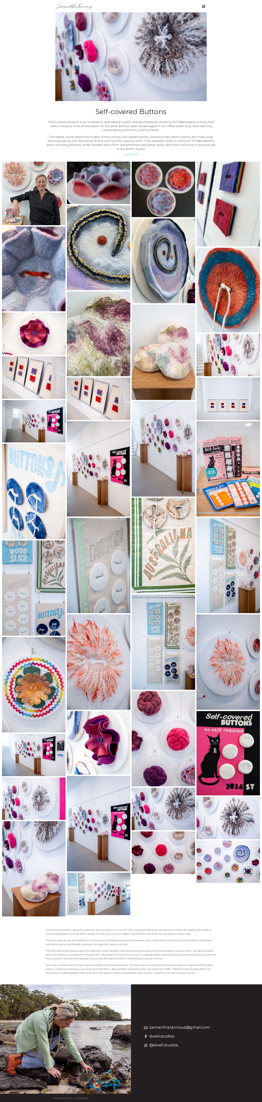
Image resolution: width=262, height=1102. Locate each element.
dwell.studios (161, 1036)
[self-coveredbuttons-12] (163, 738)
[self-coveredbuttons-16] (163, 642)
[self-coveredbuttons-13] (34, 684)
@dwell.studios (163, 1045)
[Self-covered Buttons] (98, 183)
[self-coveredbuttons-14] (228, 662)
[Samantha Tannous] (34, 193)
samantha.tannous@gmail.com (179, 1027)
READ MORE (131, 154)
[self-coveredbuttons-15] (98, 662)
